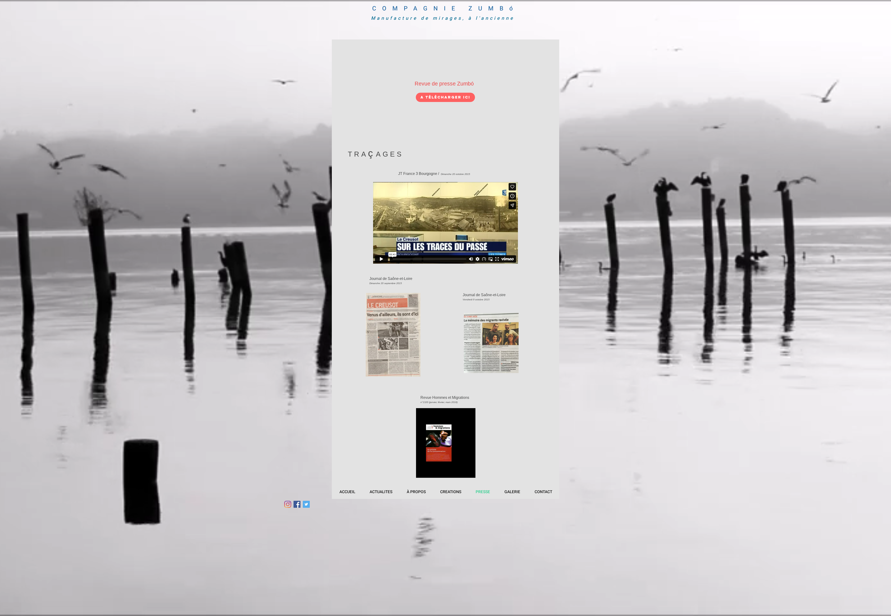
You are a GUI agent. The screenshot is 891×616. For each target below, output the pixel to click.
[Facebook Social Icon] (297, 504)
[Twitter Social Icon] (306, 504)
